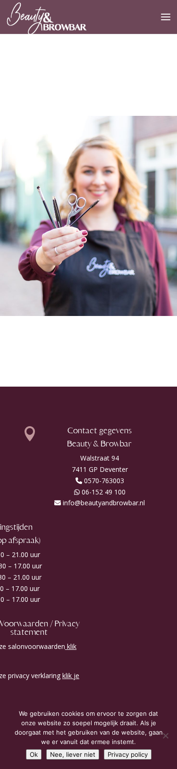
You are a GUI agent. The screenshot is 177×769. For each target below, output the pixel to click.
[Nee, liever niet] (165, 735)
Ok (34, 754)
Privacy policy (128, 754)
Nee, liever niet (72, 754)
